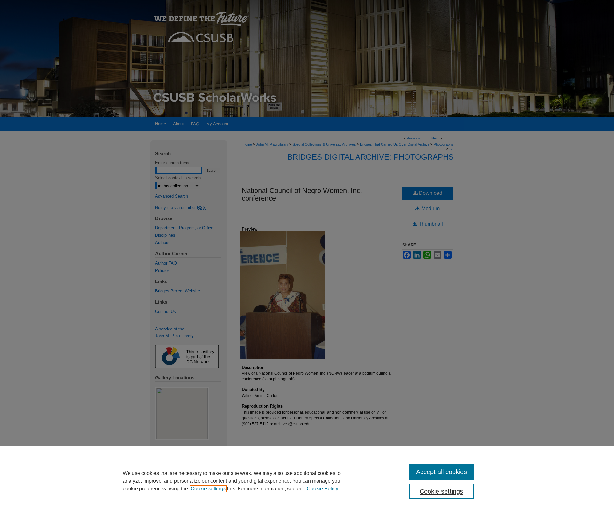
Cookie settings (208, 488)
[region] (307, 481)
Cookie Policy (322, 488)
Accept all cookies (441, 471)
